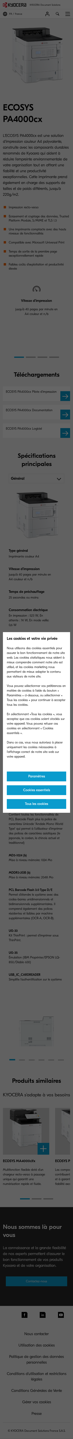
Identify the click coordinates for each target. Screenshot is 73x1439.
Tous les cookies (36, 804)
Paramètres (36, 776)
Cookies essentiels (36, 790)
